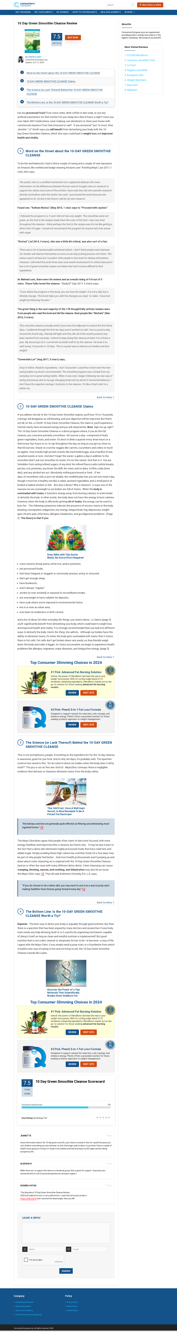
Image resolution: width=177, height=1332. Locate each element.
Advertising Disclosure (24, 1302)
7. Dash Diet (131, 85)
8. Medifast (131, 90)
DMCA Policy (72, 1306)
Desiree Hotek (28, 1185)
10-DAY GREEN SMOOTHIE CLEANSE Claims (51, 81)
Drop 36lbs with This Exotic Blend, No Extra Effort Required (65, 556)
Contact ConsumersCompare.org (28, 1315)
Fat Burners (62, 12)
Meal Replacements (111, 12)
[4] (42, 827)
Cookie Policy (72, 1310)
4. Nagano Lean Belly (136, 70)
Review (72, 692)
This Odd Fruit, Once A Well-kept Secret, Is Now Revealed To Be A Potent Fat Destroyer (66, 811)
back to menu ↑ (106, 397)
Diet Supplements (43, 12)
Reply (109, 1136)
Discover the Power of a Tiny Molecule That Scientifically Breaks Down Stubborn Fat (63, 992)
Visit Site (88, 692)
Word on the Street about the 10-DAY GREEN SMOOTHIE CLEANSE (63, 73)
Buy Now (73, 37)
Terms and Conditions (24, 1310)
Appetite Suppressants (84, 12)
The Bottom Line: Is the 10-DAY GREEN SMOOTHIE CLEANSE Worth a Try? (67, 102)
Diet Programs (23, 12)
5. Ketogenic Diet (134, 75)
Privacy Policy (72, 1302)
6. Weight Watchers (135, 80)
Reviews (129, 12)
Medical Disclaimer (23, 1306)
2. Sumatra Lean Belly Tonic (140, 60)
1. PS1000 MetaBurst (136, 55)
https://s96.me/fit (28, 1198)
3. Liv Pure (130, 65)
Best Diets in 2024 (151, 5)
